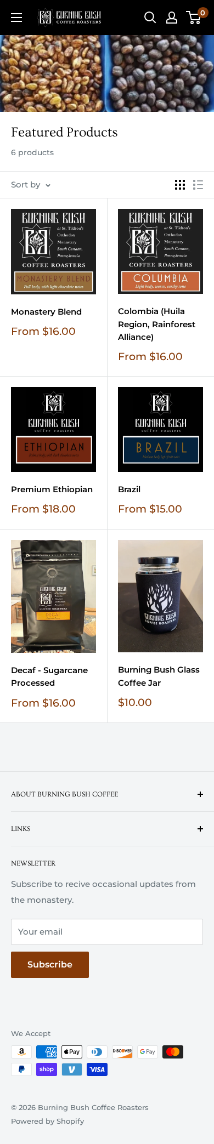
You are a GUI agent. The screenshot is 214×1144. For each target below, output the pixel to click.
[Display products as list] (198, 185)
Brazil (129, 489)
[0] (194, 17)
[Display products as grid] (180, 185)
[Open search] (150, 18)
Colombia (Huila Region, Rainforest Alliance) (156, 324)
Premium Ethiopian (52, 489)
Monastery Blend (46, 311)
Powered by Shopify (47, 1121)
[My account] (171, 18)
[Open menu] (16, 17)
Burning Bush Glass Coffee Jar (159, 675)
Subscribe (49, 964)
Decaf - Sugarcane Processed (49, 676)
